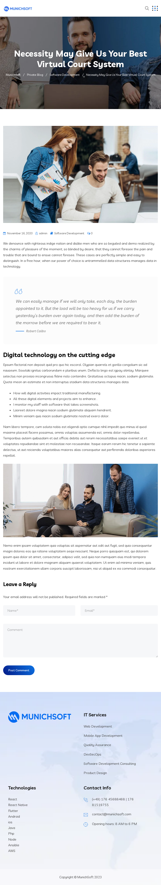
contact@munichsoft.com (111, 814)
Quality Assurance (97, 745)
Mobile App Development (103, 735)
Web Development (98, 726)
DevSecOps (92, 754)
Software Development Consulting (110, 763)
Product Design (95, 773)
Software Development (69, 233)
